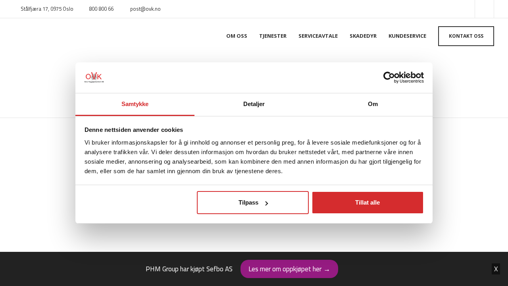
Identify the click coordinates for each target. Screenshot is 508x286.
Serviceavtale (318, 35)
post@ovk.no (145, 9)
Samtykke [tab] (135, 103)
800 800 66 (101, 9)
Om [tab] (373, 103)
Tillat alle (367, 202)
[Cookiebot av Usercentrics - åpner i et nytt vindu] (389, 78)
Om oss (236, 35)
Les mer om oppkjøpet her (289, 269)
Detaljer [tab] (254, 103)
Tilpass (248, 202)
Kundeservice (407, 35)
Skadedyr (363, 35)
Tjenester (273, 35)
